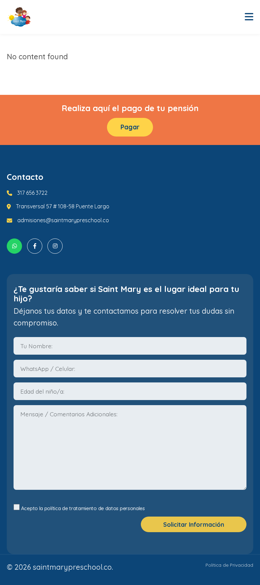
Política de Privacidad (229, 565)
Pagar (130, 127)
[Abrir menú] (249, 17)
